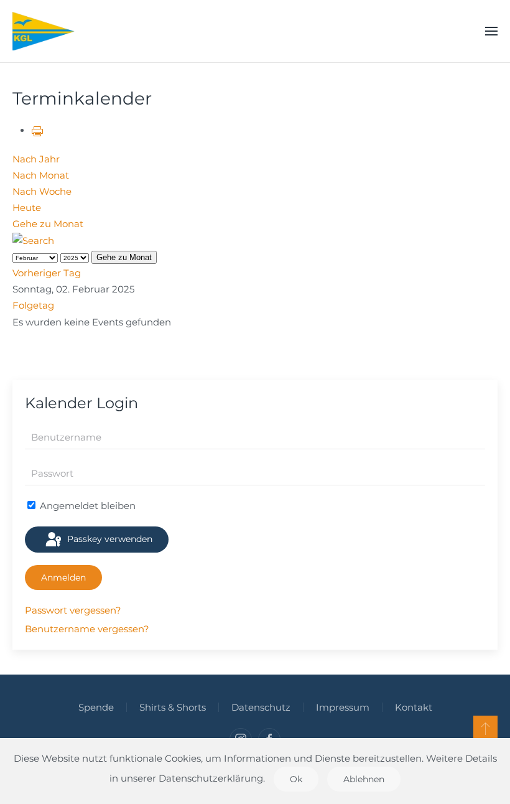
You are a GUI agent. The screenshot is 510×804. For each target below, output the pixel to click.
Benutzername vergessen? (87, 629)
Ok (296, 779)
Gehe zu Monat (47, 224)
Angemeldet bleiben (86, 506)
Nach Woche (42, 191)
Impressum (342, 707)
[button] (491, 31)
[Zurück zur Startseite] (43, 31)
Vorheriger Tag (46, 273)
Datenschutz (260, 707)
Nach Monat (40, 175)
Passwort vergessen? (73, 610)
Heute (26, 207)
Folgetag (33, 305)
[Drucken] (37, 130)
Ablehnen (363, 779)
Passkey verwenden (108, 539)
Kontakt (413, 707)
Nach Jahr (36, 159)
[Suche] (33, 240)
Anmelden (63, 577)
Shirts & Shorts (172, 707)
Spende (96, 707)
